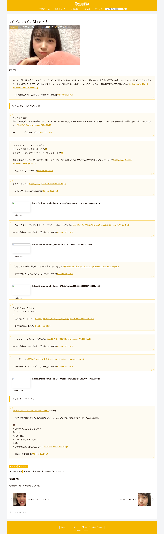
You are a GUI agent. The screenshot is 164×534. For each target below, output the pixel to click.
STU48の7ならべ (16, 471)
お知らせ (14, 467)
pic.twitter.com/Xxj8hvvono (24, 163)
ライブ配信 (24, 467)
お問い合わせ (85, 527)
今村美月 (28, 471)
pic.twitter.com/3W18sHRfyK (117, 225)
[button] (124, 9)
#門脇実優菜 (90, 225)
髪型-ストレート (59, 471)
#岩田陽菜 (79, 266)
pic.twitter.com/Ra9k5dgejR (78, 339)
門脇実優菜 (47, 471)
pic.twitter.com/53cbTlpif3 (39, 125)
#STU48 (144, 84)
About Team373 (97, 527)
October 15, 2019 (65, 95)
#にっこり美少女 (61, 319)
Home (63, 527)
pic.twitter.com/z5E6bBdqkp (53, 184)
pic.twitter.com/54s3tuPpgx (56, 447)
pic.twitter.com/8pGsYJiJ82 (82, 319)
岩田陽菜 (37, 471)
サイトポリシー (72, 527)
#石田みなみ (134, 84)
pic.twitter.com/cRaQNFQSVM (105, 266)
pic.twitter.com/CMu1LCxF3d (71, 359)
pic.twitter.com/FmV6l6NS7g (25, 87)
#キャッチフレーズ (40, 411)
